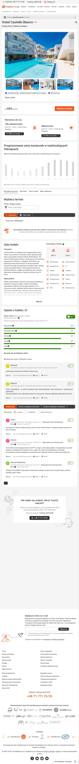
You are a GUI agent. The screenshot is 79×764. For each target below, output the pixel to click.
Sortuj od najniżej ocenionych (28, 407)
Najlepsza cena (47, 126)
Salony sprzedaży (8, 654)
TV (66, 266)
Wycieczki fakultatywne (10, 685)
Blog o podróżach (46, 651)
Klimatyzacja (54, 262)
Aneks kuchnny (70, 288)
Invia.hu (58, 751)
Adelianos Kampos (39, 11)
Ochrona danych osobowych (49, 676)
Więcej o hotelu (10, 97)
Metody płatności (46, 657)
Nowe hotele (44, 663)
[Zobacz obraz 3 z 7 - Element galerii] (48, 84)
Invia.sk (52, 751)
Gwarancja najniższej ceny (49, 666)
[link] (32, 7)
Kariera (4, 666)
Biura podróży (6, 660)
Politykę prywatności (58, 639)
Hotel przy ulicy (70, 275)
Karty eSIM (5, 688)
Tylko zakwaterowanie (13, 124)
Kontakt (4, 663)
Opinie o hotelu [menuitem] (33, 191)
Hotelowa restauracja (55, 283)
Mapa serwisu (6, 669)
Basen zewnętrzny (70, 262)
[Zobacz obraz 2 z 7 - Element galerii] (31, 84)
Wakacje (16, 11)
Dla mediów (6, 657)
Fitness (68, 279)
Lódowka (68, 270)
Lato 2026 (40, 6)
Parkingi (4, 676)
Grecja (23, 11)
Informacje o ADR (46, 682)
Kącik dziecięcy (54, 275)
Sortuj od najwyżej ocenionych (54, 407)
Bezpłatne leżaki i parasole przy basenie (55, 266)
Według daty (10, 407)
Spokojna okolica (55, 279)
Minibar (52, 270)
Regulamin (47, 639)
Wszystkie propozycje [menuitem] (11, 191)
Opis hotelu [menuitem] (23, 191)
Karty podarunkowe (8, 673)
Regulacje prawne (46, 685)
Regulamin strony (46, 673)
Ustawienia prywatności (48, 679)
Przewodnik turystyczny (48, 654)
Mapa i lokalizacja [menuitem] (45, 191)
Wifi (51, 288)
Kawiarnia (68, 283)
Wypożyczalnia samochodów (11, 679)
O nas (4, 651)
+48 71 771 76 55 (39, 696)
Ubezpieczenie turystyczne (11, 682)
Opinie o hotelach (46, 660)
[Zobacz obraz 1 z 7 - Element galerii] (14, 84)
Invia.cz (46, 751)
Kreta (29, 11)
